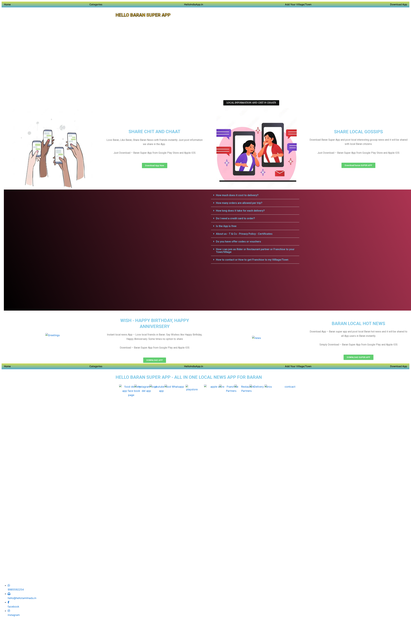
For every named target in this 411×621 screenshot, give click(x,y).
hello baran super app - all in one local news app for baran (189, 377)
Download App (398, 4)
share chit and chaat (154, 131)
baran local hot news (358, 323)
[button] (255, 195)
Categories (95, 4)
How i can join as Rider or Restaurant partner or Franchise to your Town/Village (255, 251)
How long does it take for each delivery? (240, 210)
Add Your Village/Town (298, 4)
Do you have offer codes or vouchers (238, 241)
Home (7, 4)
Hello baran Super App (143, 15)
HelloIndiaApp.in (193, 4)
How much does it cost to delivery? (237, 195)
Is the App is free (226, 226)
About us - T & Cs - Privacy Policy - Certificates (244, 233)
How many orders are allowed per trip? (239, 202)
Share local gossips (358, 131)
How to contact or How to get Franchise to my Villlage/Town (252, 259)
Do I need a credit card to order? (235, 218)
